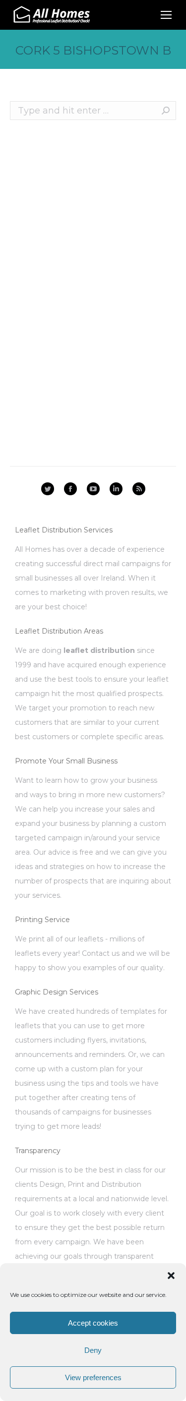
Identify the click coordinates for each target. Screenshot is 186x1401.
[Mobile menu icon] (166, 15)
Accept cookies (93, 1323)
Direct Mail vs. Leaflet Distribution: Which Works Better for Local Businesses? (86, 280)
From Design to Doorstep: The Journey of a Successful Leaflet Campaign (78, 236)
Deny (93, 1350)
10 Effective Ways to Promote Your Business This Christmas (86, 199)
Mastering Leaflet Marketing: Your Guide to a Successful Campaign (85, 348)
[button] (171, 1276)
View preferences (93, 1377)
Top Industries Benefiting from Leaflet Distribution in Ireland (78, 317)
